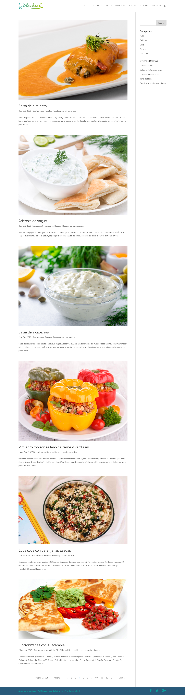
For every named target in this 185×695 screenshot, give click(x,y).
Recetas (96, 6)
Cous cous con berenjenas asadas (44, 550)
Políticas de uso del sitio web (51, 690)
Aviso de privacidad (27, 690)
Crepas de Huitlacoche (149, 74)
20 (101, 677)
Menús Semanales (114, 6)
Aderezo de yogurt (33, 221)
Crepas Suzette (146, 65)
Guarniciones (38, 110)
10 (96, 677)
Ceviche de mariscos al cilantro (153, 83)
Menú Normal (62, 650)
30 (107, 677)
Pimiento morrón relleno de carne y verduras (53, 447)
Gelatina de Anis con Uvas (151, 69)
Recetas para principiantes (64, 110)
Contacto (156, 6)
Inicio (86, 6)
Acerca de (144, 6)
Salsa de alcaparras (33, 332)
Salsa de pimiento (32, 106)
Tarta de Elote (146, 78)
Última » (122, 677)
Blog (131, 6)
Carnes (143, 49)
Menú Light (50, 650)
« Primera (55, 677)
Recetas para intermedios (64, 337)
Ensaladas (37, 225)
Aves (142, 35)
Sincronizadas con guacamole (41, 645)
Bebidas (143, 40)
